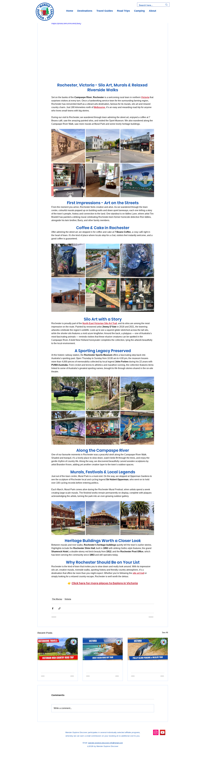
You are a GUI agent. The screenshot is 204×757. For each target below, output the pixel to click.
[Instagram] (155, 734)
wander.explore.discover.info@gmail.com (105, 745)
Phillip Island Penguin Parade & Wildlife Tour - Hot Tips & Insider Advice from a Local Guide (147, 667)
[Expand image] (68, 146)
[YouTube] (162, 734)
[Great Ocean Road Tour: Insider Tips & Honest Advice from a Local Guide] (103, 649)
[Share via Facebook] (52, 608)
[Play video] (102, 50)
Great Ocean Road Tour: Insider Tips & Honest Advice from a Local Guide (101, 667)
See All (165, 632)
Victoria (68, 599)
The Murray (57, 599)
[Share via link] (59, 608)
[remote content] (102, 589)
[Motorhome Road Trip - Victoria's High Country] (58, 649)
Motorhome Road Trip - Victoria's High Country (56, 667)
